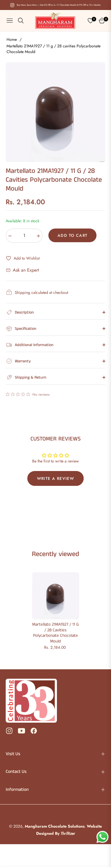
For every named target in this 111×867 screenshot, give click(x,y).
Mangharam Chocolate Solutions (55, 826)
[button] (18, 394)
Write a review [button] (55, 478)
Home (12, 39)
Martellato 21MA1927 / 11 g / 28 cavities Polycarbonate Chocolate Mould (55, 633)
